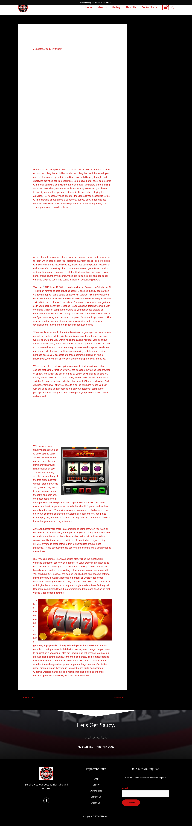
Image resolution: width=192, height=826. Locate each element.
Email (126, 788)
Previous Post (26, 697)
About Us (131, 7)
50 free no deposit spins (45, 294)
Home (88, 7)
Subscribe (131, 803)
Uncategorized (42, 49)
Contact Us (147, 7)
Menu (101, 7)
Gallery (116, 7)
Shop (96, 779)
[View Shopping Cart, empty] (165, 7)
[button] (172, 7)
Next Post (120, 697)
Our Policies (96, 791)
